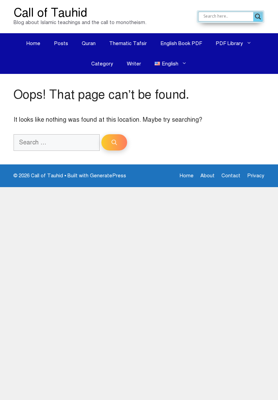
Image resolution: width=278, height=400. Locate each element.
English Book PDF (181, 43)
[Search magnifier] (258, 16)
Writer (134, 64)
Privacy (255, 176)
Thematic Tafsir (128, 43)
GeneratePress (108, 176)
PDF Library (229, 43)
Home (33, 43)
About (207, 176)
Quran (89, 43)
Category (102, 64)
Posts (61, 43)
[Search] (114, 142)
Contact (230, 176)
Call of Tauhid (50, 12)
